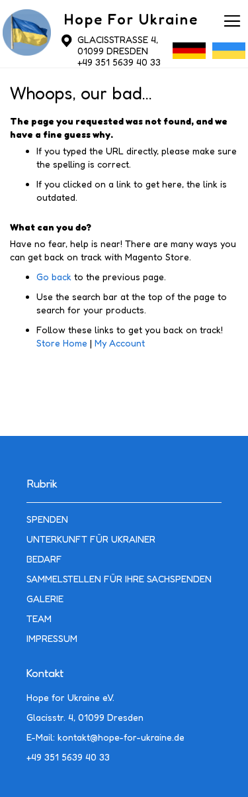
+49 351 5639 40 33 (119, 62)
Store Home (61, 342)
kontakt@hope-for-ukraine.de (121, 737)
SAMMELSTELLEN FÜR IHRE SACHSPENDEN (119, 578)
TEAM (39, 618)
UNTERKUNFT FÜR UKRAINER (90, 539)
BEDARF (44, 558)
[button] (189, 54)
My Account (120, 342)
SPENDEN (47, 519)
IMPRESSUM (51, 638)
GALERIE (44, 598)
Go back (53, 276)
